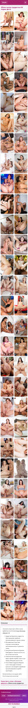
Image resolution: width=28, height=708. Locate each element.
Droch (4, 2)
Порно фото (5, 681)
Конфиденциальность (14, 695)
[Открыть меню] (25, 2)
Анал (12, 681)
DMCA (24, 695)
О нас (3, 695)
